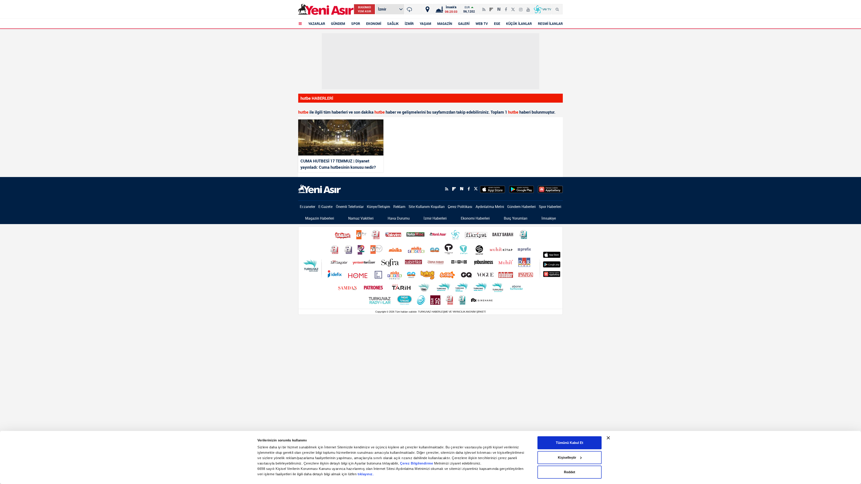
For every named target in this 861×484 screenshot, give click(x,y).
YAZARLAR (316, 23)
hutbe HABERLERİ (316, 98)
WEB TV (482, 23)
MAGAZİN (444, 23)
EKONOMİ (373, 23)
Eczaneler (307, 206)
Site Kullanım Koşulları (427, 206)
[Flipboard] (491, 7)
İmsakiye (548, 218)
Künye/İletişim (378, 206)
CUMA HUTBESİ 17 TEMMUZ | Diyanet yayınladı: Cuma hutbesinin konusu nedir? (338, 164)
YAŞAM (425, 23)
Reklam (399, 206)
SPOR (355, 23)
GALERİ (464, 23)
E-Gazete (325, 206)
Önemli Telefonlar (350, 206)
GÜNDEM (338, 23)
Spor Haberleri (550, 206)
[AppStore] (492, 189)
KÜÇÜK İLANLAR (519, 23)
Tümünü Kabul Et (569, 443)
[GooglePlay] (521, 189)
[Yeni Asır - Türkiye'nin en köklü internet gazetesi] (326, 9)
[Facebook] (506, 7)
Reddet (569, 472)
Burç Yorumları (515, 218)
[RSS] (483, 7)
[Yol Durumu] (427, 9)
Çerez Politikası (460, 206)
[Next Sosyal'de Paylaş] (499, 7)
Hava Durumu (399, 218)
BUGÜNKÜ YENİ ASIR (364, 9)
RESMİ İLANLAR (550, 23)
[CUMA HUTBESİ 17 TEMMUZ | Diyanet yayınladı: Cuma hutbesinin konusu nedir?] (340, 137)
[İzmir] (413, 9)
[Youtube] (528, 7)
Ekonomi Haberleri (475, 218)
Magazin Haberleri (319, 218)
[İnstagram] (520, 7)
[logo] (319, 188)
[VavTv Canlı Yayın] (542, 9)
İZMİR (409, 23)
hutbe (303, 112)
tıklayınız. (366, 474)
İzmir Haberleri (435, 218)
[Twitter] (513, 7)
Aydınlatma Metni (490, 206)
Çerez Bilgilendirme (417, 463)
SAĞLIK (393, 23)
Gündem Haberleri (521, 206)
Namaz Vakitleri (361, 218)
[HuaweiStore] (550, 189)
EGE (497, 23)
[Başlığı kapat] (608, 437)
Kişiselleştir (567, 457)
